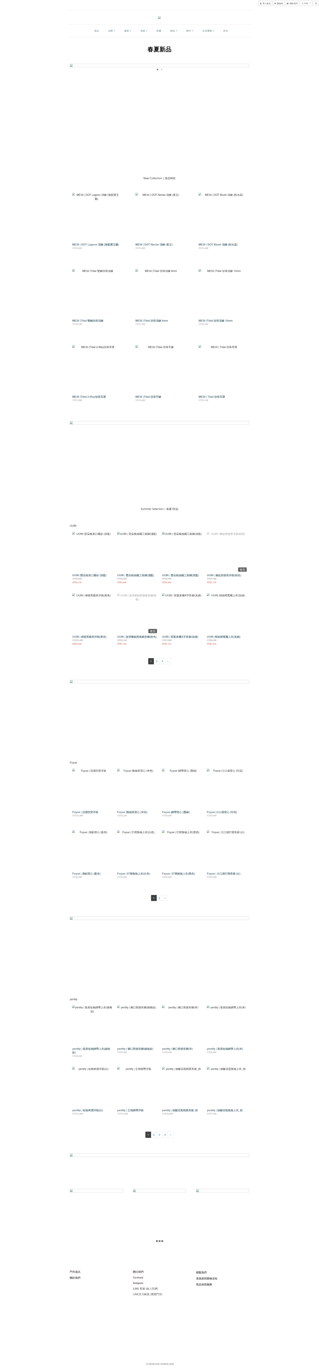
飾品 (173, 30)
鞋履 (159, 30)
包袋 (143, 30)
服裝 (127, 30)
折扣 (225, 30)
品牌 (110, 30)
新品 (96, 30)
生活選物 (208, 30)
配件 (189, 30)
